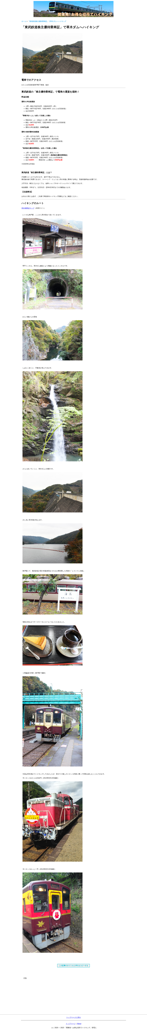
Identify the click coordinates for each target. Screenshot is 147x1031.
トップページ (70, 1023)
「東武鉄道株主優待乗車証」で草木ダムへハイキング (47, 21)
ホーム (24, 21)
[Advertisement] (74, 995)
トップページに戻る (73, 1017)
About (79, 1023)
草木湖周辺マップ (28, 208)
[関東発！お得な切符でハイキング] (73, 9)
